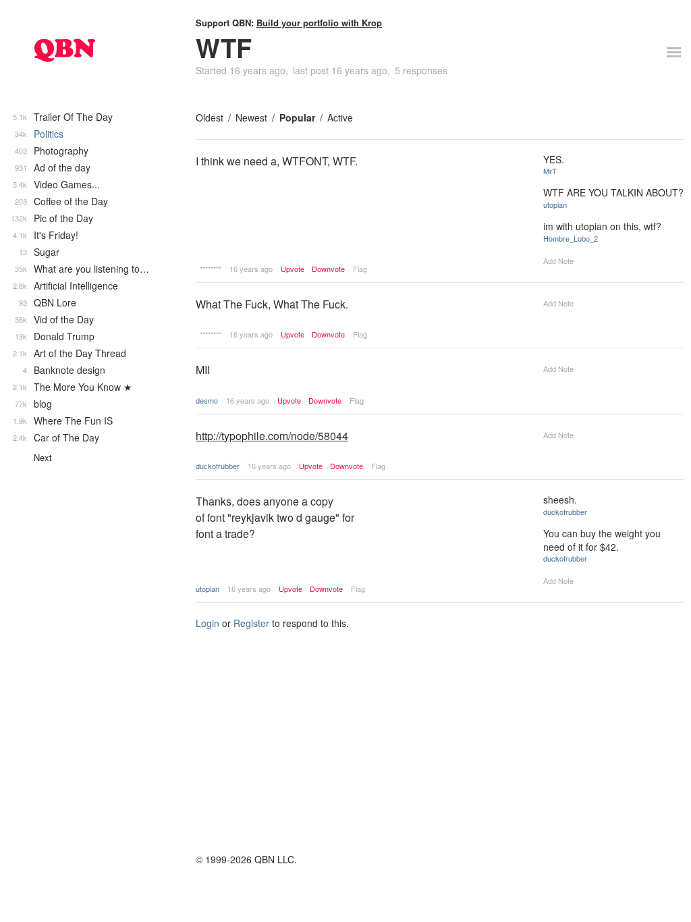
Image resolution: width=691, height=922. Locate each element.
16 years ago (251, 268)
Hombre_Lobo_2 (570, 238)
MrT (550, 170)
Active (340, 117)
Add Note (558, 260)
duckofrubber (218, 465)
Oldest (209, 117)
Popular (297, 117)
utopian (555, 204)
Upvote (292, 269)
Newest (251, 117)
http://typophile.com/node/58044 (272, 435)
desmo (207, 400)
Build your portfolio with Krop (319, 22)
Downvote (328, 269)
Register (251, 623)
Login (207, 623)
